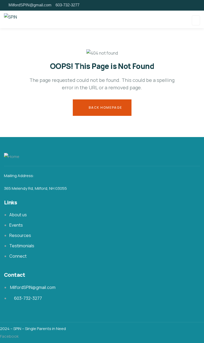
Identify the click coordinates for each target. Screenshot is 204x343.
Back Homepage (105, 107)
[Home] (11, 157)
